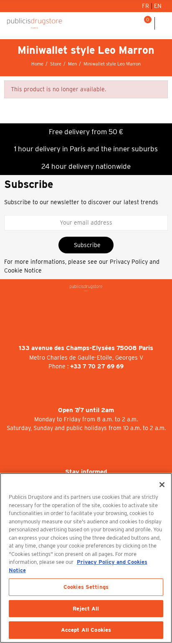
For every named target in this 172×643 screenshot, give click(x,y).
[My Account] (123, 23)
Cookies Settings (86, 587)
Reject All (86, 608)
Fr (146, 6)
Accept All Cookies (86, 630)
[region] (86, 558)
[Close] (162, 484)
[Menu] (163, 23)
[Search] (134, 23)
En (158, 6)
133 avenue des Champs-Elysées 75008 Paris (86, 348)
